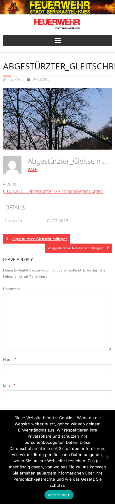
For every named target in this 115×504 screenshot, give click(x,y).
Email (9, 385)
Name (10, 359)
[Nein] (107, 457)
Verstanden (59, 494)
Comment (11, 288)
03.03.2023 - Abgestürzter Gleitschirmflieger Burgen (53, 191)
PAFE (18, 79)
